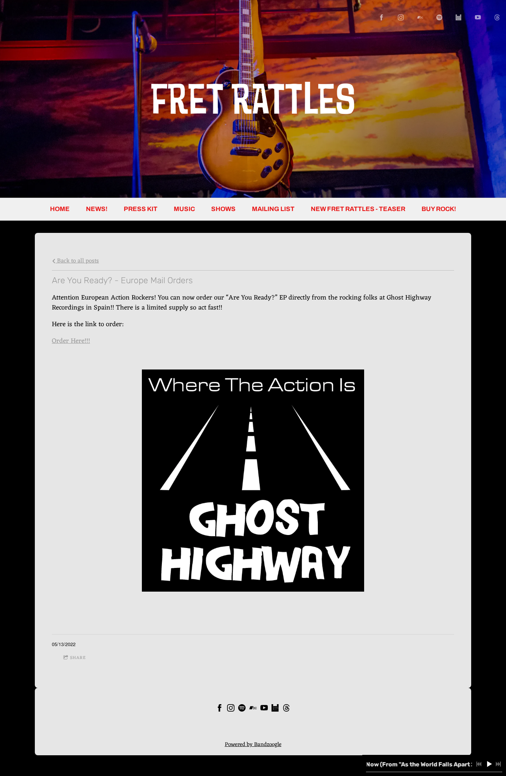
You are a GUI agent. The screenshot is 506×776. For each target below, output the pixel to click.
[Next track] (498, 764)
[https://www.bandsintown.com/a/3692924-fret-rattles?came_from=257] (459, 17)
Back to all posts (77, 260)
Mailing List (273, 209)
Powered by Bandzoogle (253, 745)
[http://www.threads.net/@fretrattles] (497, 17)
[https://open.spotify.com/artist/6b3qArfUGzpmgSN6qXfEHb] (439, 17)
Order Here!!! (71, 341)
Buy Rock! (439, 209)
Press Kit (140, 209)
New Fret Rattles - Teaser (358, 209)
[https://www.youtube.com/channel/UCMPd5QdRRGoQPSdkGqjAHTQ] (478, 17)
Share (78, 658)
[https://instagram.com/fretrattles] (230, 709)
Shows (223, 209)
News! (96, 209)
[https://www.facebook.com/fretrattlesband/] (219, 709)
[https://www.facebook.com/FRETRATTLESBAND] (382, 17)
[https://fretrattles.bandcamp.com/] (420, 17)
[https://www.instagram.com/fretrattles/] (401, 17)
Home (60, 209)
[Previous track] (479, 764)
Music (184, 209)
